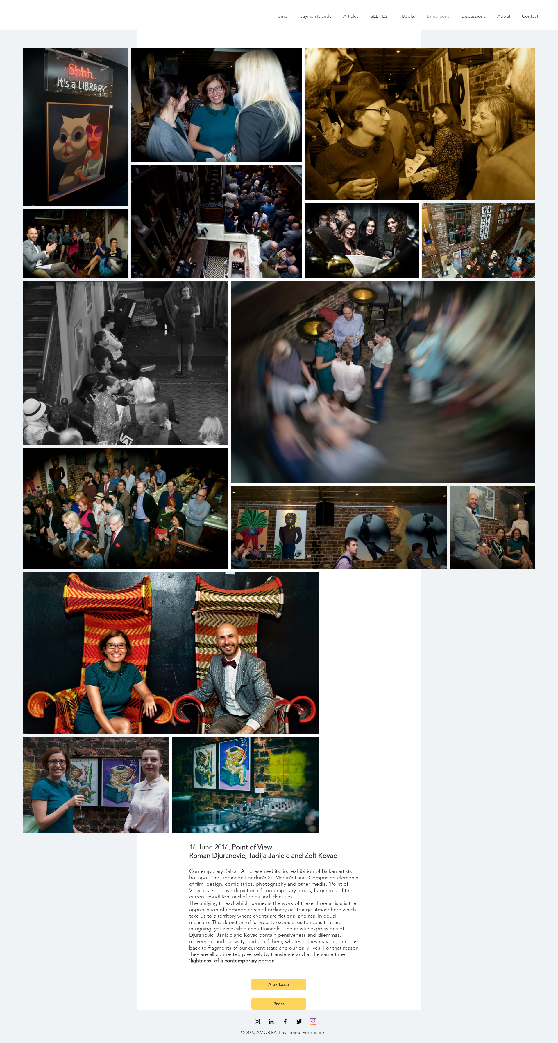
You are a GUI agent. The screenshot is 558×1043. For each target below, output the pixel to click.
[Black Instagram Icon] (257, 1021)
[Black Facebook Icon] (285, 1021)
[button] (350, 16)
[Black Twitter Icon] (299, 1021)
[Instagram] (313, 1021)
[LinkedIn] (271, 1021)
